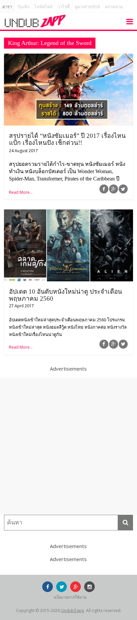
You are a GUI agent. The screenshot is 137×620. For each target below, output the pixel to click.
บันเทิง (23, 6)
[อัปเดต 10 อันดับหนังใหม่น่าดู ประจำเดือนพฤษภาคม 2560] (68, 213)
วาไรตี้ (63, 6)
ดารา (7, 6)
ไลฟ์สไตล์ (43, 6)
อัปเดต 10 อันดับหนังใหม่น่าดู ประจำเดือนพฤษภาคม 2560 (65, 295)
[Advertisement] (68, 446)
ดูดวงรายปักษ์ (87, 6)
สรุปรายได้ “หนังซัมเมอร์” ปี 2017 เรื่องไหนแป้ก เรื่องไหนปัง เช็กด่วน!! (67, 139)
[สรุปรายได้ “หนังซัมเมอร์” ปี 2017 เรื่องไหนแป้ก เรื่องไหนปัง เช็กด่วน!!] (68, 57)
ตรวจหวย (114, 6)
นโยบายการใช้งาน (70, 597)
